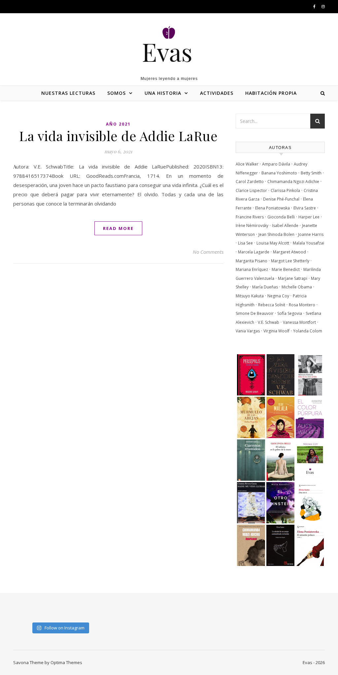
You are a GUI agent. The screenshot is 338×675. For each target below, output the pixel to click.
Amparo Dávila (276, 164)
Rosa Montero (302, 305)
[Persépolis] (251, 375)
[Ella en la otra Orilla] (310, 375)
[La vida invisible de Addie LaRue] (280, 375)
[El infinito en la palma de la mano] (280, 460)
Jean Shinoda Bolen (276, 234)
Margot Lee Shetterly (290, 261)
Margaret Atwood (289, 252)
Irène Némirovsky (252, 225)
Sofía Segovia (289, 313)
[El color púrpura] (310, 418)
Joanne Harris (310, 234)
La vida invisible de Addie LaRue (118, 135)
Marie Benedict (286, 269)
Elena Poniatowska (272, 208)
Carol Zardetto (250, 181)
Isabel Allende (285, 225)
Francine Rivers (250, 217)
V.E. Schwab (268, 322)
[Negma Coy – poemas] (310, 460)
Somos (116, 93)
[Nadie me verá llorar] (251, 503)
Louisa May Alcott (272, 243)
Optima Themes (66, 662)
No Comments (208, 251)
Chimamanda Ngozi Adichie (293, 181)
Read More (118, 228)
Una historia (163, 93)
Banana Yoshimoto (279, 173)
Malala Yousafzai (308, 243)
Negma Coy (278, 296)
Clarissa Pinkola (285, 190)
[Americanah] (251, 546)
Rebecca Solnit (271, 305)
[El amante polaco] (310, 546)
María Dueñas (265, 287)
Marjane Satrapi (292, 278)
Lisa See (245, 243)
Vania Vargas (248, 331)
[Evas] (169, 41)
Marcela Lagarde (253, 252)
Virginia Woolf (276, 331)
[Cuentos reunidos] (251, 460)
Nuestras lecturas (68, 93)
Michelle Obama (297, 287)
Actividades (216, 93)
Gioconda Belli (281, 217)
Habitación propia (271, 93)
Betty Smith (311, 173)
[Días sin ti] (310, 503)
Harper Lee (309, 217)
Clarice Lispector (251, 190)
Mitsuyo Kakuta (250, 296)
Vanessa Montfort (299, 322)
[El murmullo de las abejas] (251, 418)
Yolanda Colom (307, 331)
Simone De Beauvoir (255, 313)
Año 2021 (118, 124)
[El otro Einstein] (280, 503)
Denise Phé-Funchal (281, 199)
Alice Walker (247, 164)
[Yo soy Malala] (280, 418)
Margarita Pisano (251, 261)
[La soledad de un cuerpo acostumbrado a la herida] (280, 546)
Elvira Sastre (304, 208)
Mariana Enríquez (252, 269)
